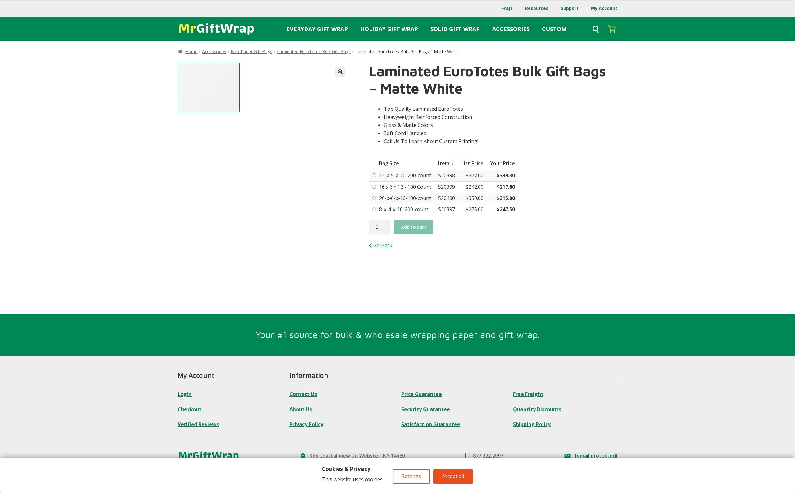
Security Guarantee (425, 409)
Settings (411, 476)
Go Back (382, 245)
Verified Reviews (198, 424)
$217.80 (506, 187)
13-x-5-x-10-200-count (405, 175)
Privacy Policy (306, 424)
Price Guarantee (421, 394)
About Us (300, 409)
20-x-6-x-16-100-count (405, 198)
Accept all (453, 476)
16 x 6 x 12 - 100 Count (405, 187)
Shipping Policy (532, 424)
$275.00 (475, 209)
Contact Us (303, 394)
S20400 (446, 198)
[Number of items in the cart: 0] (611, 29)
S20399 (446, 187)
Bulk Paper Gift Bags (251, 51)
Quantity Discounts (537, 409)
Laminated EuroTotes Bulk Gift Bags (314, 51)
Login (185, 394)
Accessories (214, 51)
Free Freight (528, 394)
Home (191, 51)
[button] (340, 72)
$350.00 (475, 198)
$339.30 (506, 175)
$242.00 (475, 187)
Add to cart (413, 227)
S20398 (446, 175)
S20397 (446, 209)
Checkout (190, 409)
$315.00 (506, 198)
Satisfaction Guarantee (430, 424)
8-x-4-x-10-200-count (403, 209)
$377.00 (475, 175)
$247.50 (506, 209)
